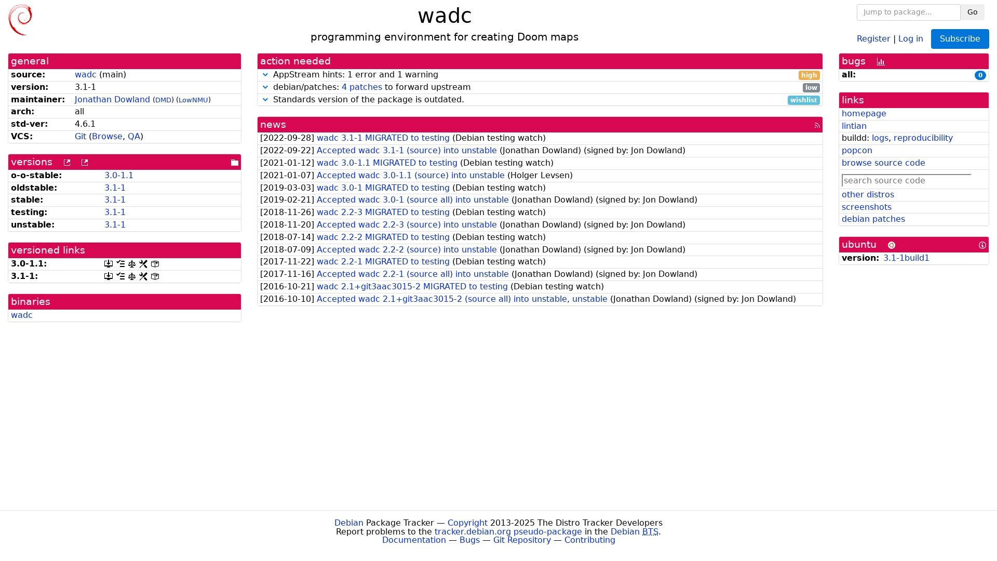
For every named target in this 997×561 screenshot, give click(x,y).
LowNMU (193, 100)
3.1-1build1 (906, 258)
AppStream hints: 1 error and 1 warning (544, 75)
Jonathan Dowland (112, 99)
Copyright (468, 523)
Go (972, 12)
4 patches (362, 87)
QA (134, 136)
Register (874, 38)
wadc (86, 74)
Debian (348, 523)
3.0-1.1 (118, 175)
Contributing (589, 540)
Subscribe (960, 39)
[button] (265, 74)
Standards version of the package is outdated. (544, 100)
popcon (857, 150)
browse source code (883, 163)
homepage (864, 113)
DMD (163, 100)
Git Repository (522, 540)
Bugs (470, 540)
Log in (910, 38)
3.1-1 (115, 188)
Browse (107, 136)
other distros (868, 194)
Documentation (414, 540)
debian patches (873, 219)
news (273, 124)
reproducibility (923, 138)
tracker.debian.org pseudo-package (508, 532)
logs (880, 138)
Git (80, 136)
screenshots (867, 207)
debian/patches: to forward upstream (544, 87)
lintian (854, 126)
